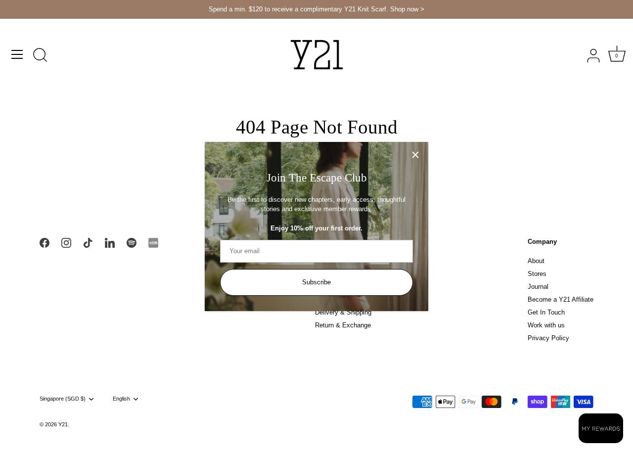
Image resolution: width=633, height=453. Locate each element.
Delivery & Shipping (343, 312)
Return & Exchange (343, 325)
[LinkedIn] (110, 242)
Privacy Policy (548, 338)
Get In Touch (546, 312)
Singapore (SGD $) (63, 399)
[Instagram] (66, 242)
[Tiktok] (88, 242)
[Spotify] (131, 242)
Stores (537, 273)
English (121, 399)
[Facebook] (44, 242)
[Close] (415, 155)
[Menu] (17, 54)
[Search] (40, 56)
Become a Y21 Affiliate (560, 299)
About (536, 261)
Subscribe (316, 282)
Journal (538, 286)
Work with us (546, 325)
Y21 (63, 424)
